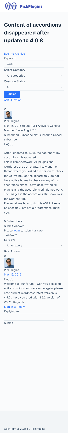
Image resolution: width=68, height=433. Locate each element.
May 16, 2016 (12, 274)
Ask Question (12, 100)
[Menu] (62, 6)
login (16, 230)
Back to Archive (14, 53)
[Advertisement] (34, 364)
